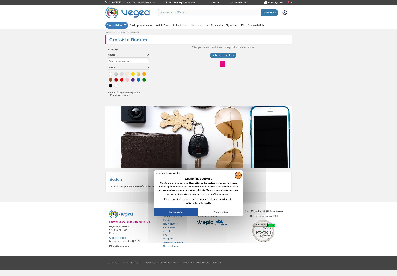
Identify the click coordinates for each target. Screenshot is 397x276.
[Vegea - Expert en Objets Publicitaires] (127, 18)
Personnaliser (221, 212)
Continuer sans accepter (168, 173)
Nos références (170, 224)
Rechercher (270, 12)
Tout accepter (176, 212)
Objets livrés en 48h (235, 25)
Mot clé (111, 55)
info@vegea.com (275, 2)
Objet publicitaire (115, 25)
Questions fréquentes (173, 242)
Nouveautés (217, 25)
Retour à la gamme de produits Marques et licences (125, 93)
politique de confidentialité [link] (198, 203)
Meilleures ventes (200, 25)
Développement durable (141, 25)
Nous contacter (170, 246)
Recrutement (169, 227)
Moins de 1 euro (180, 25)
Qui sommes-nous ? (239, 2)
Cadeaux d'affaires (256, 25)
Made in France (162, 25)
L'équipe (215, 2)
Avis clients (168, 231)
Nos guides (168, 238)
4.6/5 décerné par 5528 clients (181, 2)
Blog (165, 235)
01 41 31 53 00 (118, 238)
